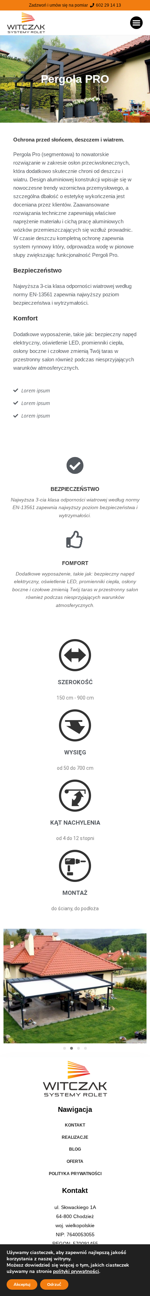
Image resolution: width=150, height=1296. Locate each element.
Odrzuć (54, 1284)
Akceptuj (22, 1284)
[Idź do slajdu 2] (71, 1048)
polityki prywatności (76, 1271)
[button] (136, 22)
